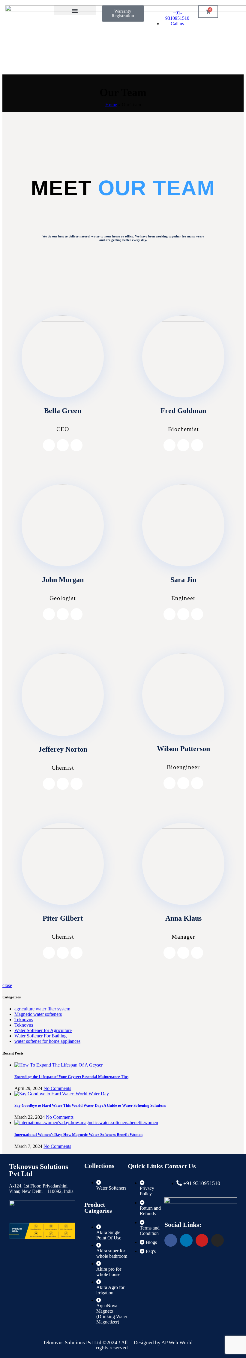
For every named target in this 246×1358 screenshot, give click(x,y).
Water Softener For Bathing (40, 1035)
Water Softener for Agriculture (43, 1030)
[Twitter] (76, 445)
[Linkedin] (186, 1240)
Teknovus (23, 1019)
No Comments (57, 1088)
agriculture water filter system (42, 1008)
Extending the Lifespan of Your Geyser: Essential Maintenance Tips (71, 1076)
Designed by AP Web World (163, 1342)
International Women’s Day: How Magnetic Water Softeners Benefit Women (78, 1134)
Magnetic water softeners (38, 1014)
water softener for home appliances (47, 1041)
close (7, 985)
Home (111, 104)
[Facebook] (49, 445)
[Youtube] (202, 1240)
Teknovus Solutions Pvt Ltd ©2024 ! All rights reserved (85, 1345)
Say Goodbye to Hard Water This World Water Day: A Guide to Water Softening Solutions (90, 1105)
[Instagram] (63, 445)
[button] (75, 10)
